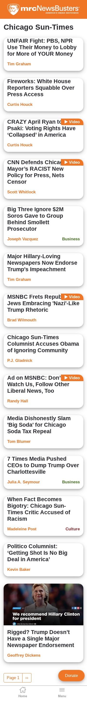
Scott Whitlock (21, 192)
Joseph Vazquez (22, 239)
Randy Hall (17, 401)
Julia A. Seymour (23, 482)
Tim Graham (19, 64)
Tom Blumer (19, 441)
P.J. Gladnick (19, 360)
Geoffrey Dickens (23, 655)
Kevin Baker (18, 569)
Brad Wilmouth (21, 320)
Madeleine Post (21, 529)
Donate (71, 675)
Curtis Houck (19, 104)
